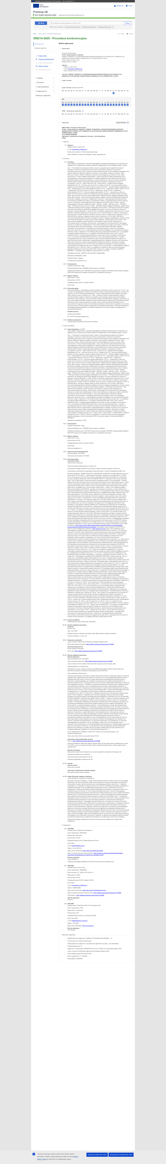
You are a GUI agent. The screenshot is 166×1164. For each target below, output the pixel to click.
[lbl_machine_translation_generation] (83, 111)
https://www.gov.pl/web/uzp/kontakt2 (93, 850)
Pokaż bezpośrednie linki (46, 59)
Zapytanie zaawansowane (89, 27)
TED (34, 33)
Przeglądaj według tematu (104, 27)
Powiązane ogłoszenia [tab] (40, 48)
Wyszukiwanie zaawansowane (72, 27)
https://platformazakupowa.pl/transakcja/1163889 (100, 644)
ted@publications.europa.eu (79, 920)
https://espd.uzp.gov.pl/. (99, 528)
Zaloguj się (119, 5)
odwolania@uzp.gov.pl (78, 845)
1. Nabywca (39, 78)
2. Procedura (40, 82)
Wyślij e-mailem (43, 66)
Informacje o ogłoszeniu (43, 95)
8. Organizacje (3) (41, 91)
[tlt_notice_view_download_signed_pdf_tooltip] (114, 93)
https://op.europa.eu (88, 925)
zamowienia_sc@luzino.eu (75, 69)
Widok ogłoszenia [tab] (39, 44)
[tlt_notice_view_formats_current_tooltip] (128, 122)
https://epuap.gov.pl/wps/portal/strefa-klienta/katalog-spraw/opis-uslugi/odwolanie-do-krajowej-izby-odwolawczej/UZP (95, 854)
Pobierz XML (43, 56)
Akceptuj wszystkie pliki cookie (97, 1154)
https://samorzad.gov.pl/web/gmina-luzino (94, 890)
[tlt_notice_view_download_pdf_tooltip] (63, 105)
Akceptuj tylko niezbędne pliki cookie (121, 1154)
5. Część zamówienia (42, 87)
